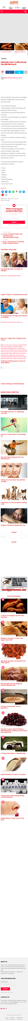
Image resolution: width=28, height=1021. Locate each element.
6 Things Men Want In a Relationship (13, 753)
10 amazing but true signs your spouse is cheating (14, 316)
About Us (12, 1017)
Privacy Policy (19, 1017)
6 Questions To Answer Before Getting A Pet (14, 503)
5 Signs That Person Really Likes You (13, 525)
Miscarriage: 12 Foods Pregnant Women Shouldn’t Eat (11, 684)
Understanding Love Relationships (12, 384)
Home (6, 1017)
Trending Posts (24, 8)
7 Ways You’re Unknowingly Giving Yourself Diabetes (12, 796)
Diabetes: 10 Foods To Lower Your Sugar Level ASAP (20, 52)
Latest (4, 7)
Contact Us (19, 1019)
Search (25, 11)
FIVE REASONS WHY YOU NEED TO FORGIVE (12, 270)
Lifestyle (11, 198)
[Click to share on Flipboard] (17, 191)
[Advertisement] (14, 28)
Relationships (6, 200)
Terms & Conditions (10, 1019)
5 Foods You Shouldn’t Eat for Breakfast (11, 707)
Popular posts (11, 8)
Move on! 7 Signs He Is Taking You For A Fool (13, 339)
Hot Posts (17, 7)
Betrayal (4, 198)
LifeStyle (3, 58)
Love (16, 198)
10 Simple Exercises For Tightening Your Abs (12, 412)
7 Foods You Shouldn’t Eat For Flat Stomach (6, 52)
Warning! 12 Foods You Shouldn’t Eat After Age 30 (13, 662)
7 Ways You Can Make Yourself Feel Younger (13, 480)
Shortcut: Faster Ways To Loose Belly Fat (13, 435)
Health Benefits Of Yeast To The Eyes (13, 774)
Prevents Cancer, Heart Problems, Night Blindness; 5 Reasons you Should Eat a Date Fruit (14, 730)
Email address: (4, 981)
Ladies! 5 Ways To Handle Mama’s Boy (14, 295)
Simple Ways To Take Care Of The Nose (12, 819)
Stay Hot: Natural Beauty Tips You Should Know (12, 458)
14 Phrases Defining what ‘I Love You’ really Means (13, 362)
